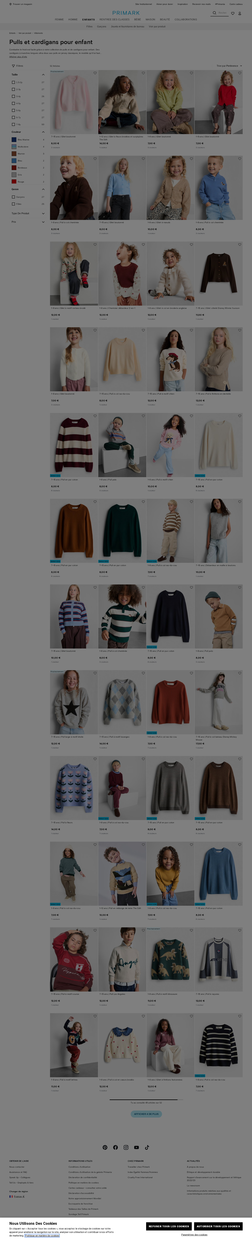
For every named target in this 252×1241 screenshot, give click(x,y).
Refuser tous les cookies (169, 1226)
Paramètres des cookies (194, 1234)
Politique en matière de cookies (42, 1235)
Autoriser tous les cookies (218, 1226)
